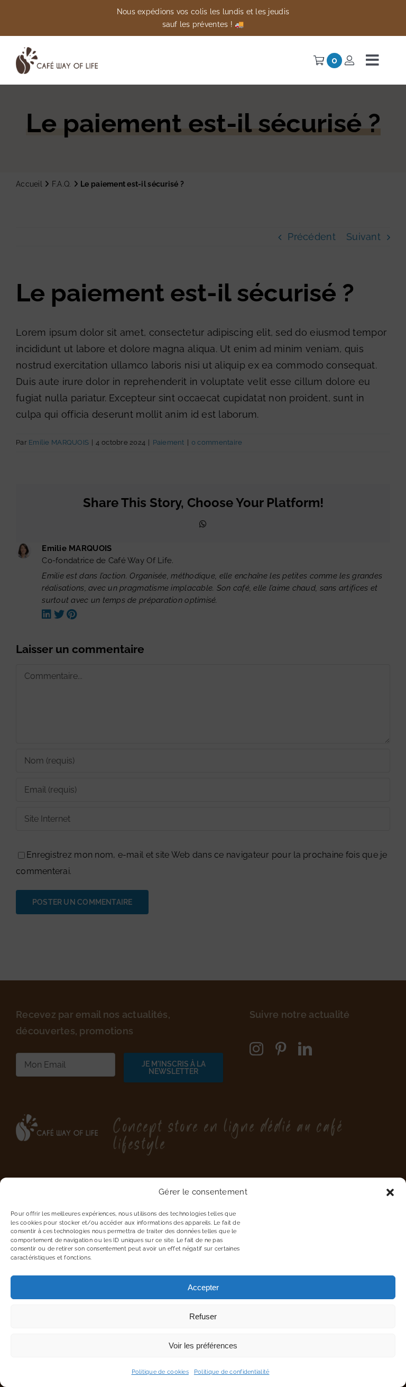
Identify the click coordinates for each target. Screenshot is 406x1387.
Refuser (203, 1316)
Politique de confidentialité (232, 1371)
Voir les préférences (203, 1345)
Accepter (203, 1287)
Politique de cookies (160, 1371)
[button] (390, 1192)
